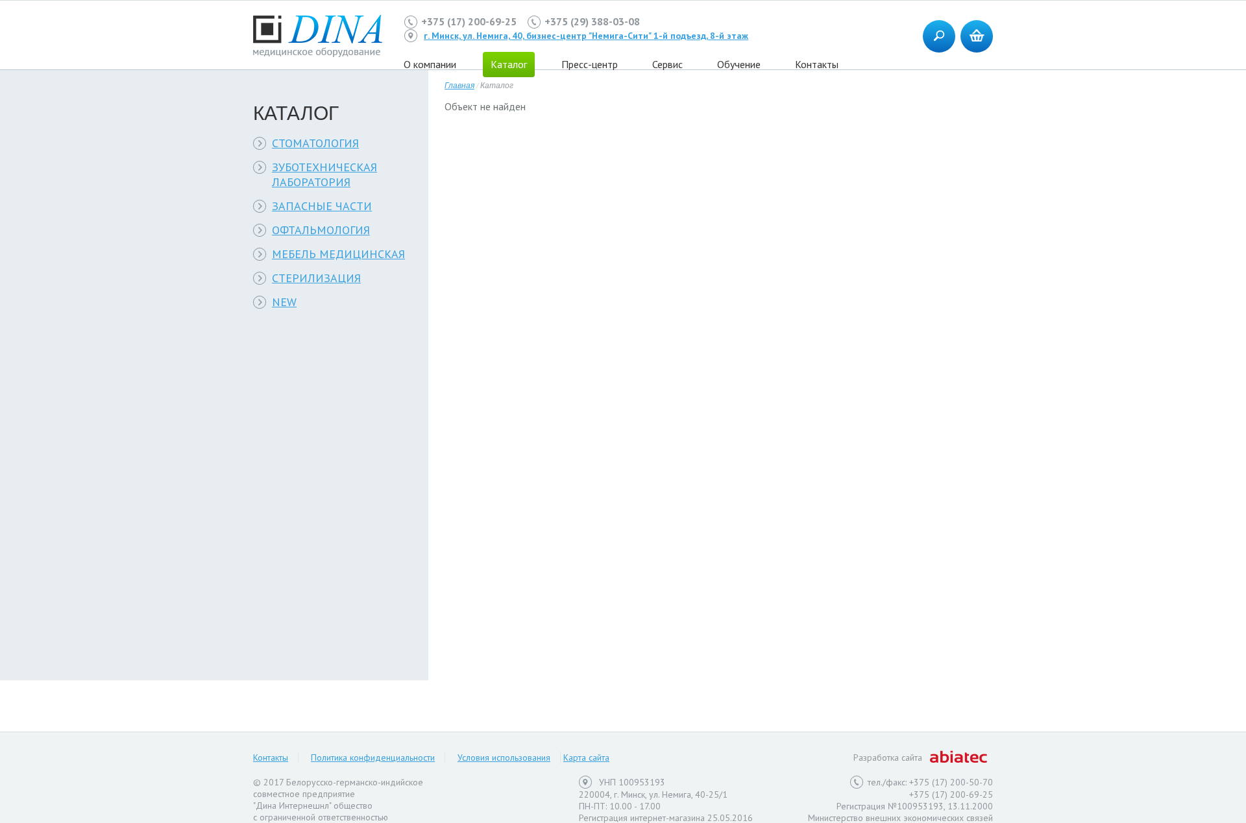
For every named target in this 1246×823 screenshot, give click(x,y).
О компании (430, 64)
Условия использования (504, 757)
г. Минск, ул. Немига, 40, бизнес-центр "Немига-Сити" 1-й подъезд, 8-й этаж (586, 36)
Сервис (667, 64)
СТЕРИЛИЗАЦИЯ (316, 277)
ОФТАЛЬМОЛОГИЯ (321, 229)
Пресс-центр (589, 64)
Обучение (739, 64)
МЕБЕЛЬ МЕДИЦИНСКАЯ (338, 253)
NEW (284, 301)
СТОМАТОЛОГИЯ (315, 143)
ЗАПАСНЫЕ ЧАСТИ (322, 205)
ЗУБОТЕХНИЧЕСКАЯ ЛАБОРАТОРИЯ (324, 174)
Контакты (816, 64)
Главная (459, 85)
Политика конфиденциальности (373, 757)
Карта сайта (586, 757)
